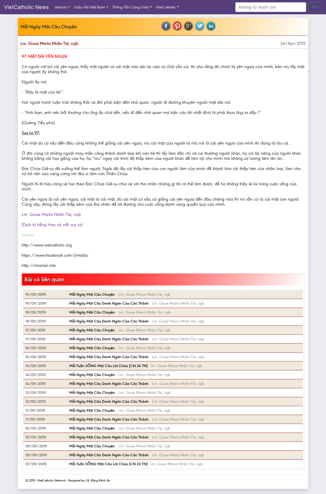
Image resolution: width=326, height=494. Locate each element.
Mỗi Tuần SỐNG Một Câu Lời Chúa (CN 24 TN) (108, 365)
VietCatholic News (26, 7)
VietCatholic (166, 7)
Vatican (61, 7)
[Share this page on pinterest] (177, 26)
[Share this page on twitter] (200, 26)
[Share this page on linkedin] (211, 26)
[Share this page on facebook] (166, 26)
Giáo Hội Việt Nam (89, 7)
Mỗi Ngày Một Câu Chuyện (92, 294)
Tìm (315, 7)
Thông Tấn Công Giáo (130, 7)
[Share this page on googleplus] (188, 26)
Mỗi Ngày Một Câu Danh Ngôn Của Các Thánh (109, 303)
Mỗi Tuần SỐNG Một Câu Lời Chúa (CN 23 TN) (108, 464)
